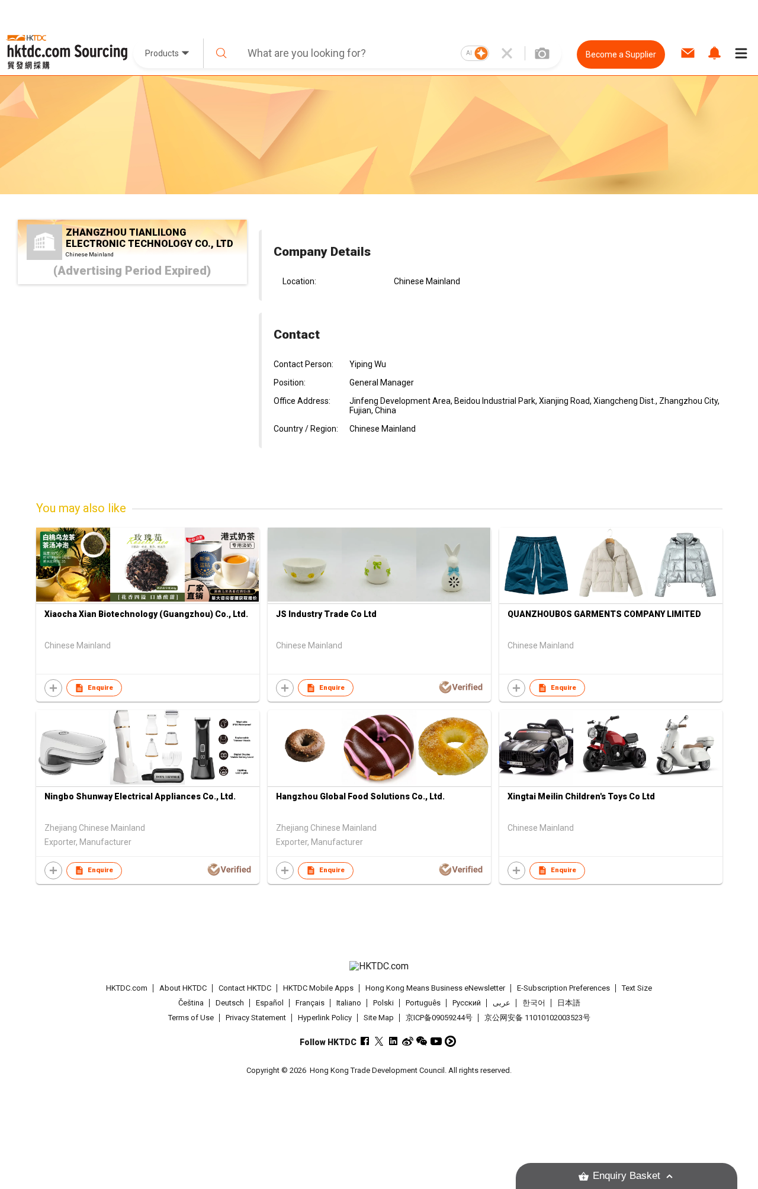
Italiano (348, 1002)
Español (270, 1002)
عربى (501, 1002)
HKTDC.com (126, 988)
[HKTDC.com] (379, 966)
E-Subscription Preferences (563, 988)
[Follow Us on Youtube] (436, 1041)
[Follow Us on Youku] (450, 1041)
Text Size (637, 988)
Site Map (379, 1017)
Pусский (466, 1002)
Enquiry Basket (626, 1175)
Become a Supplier (621, 54)
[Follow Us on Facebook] (365, 1041)
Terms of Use (191, 1017)
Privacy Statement (256, 1017)
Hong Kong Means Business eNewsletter (435, 988)
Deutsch (230, 1002)
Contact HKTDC (245, 988)
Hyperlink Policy (325, 1017)
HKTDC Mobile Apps (318, 988)
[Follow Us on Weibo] (407, 1041)
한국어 (533, 1002)
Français (310, 1002)
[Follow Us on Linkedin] (393, 1041)
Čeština (191, 1002)
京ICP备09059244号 (439, 1017)
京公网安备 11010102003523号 (537, 1017)
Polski (383, 1002)
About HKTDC (183, 988)
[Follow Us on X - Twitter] (379, 1041)
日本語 (568, 1002)
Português (423, 1002)
